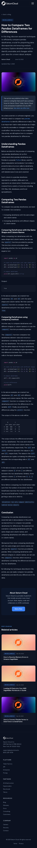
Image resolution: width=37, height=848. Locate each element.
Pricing (5, 773)
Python (18, 160)
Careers (5, 824)
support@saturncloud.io (11, 750)
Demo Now (18, 609)
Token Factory (7, 764)
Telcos (5, 792)
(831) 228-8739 (8, 752)
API (4, 767)
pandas (27, 119)
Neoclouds (6, 789)
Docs (5, 808)
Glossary (6, 805)
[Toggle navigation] (32, 3)
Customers (6, 814)
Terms (15, 843)
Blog (4, 802)
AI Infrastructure (8, 783)
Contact (6, 830)
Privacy (21, 843)
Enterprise (6, 770)
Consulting (6, 811)
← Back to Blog (6, 14)
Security (6, 827)
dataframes (5, 122)
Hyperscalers (7, 786)
